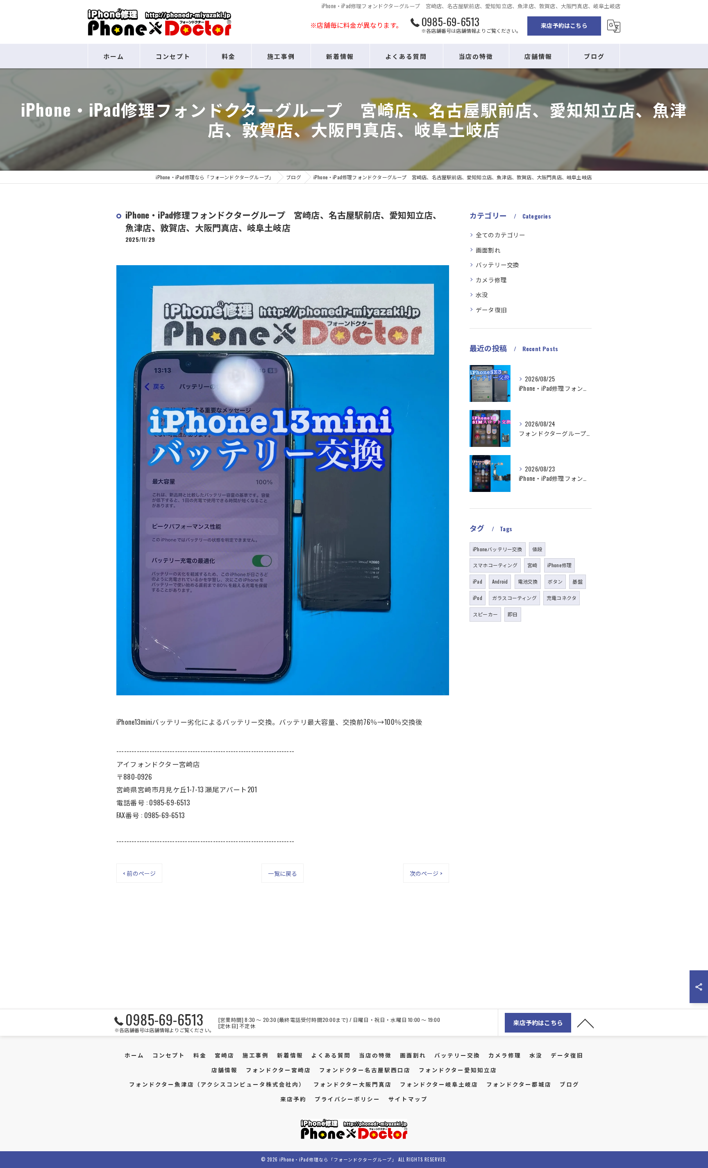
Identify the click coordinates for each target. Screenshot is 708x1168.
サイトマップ (408, 1099)
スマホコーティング (495, 564)
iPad (477, 581)
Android (500, 581)
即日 (512, 614)
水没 (482, 294)
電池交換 (528, 581)
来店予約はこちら (564, 25)
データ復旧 (491, 309)
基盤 (577, 581)
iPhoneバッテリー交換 (497, 549)
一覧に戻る (282, 873)
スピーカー (485, 614)
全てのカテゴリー (501, 234)
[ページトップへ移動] (585, 1023)
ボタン (555, 581)
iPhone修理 (559, 564)
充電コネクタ (561, 597)
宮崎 (532, 564)
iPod (477, 597)
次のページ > (426, 873)
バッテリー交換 (497, 264)
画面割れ (488, 250)
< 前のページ (139, 873)
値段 (537, 549)
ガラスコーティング (514, 597)
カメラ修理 (491, 279)
